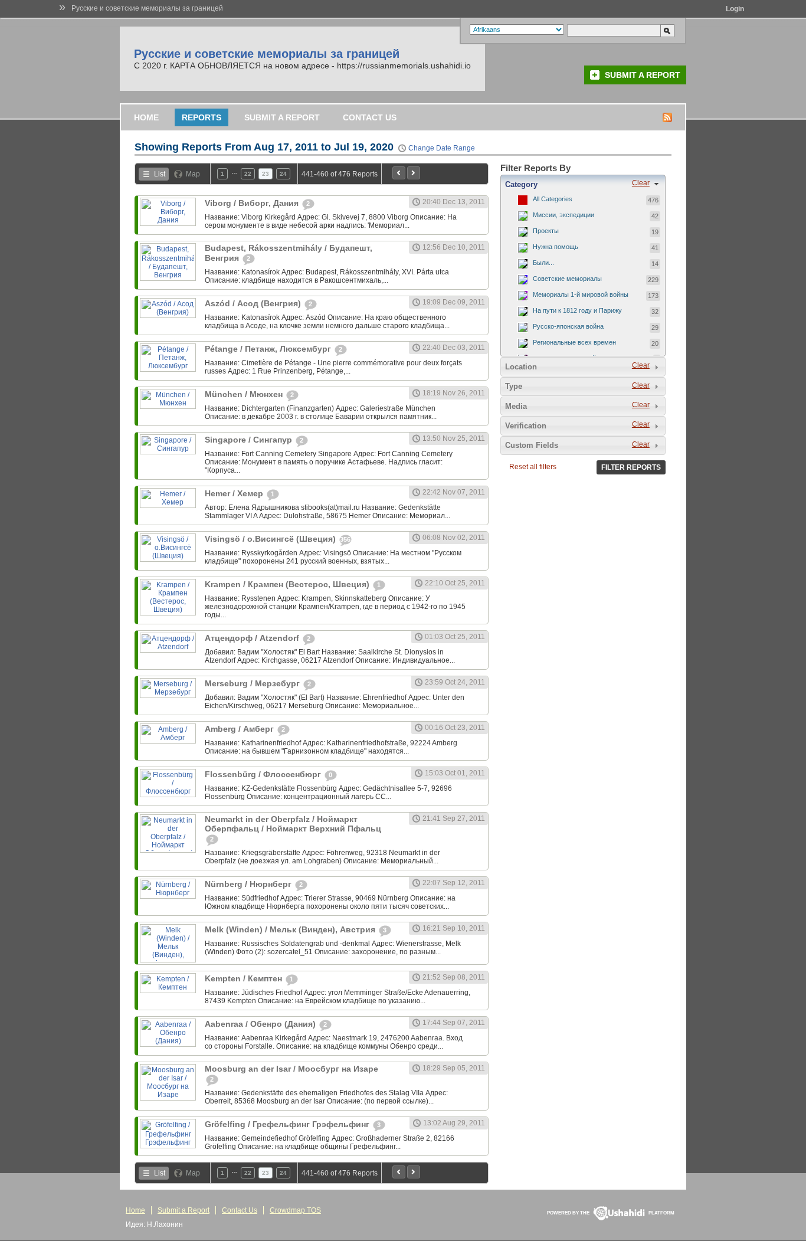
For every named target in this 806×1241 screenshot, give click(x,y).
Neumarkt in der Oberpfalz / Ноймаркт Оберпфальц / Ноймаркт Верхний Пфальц (293, 823)
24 (283, 174)
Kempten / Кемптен (244, 978)
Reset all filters (532, 467)
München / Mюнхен (245, 394)
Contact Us (370, 117)
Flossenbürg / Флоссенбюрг (264, 774)
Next (413, 172)
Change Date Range (441, 148)
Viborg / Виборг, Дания (253, 203)
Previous (398, 172)
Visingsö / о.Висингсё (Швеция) (271, 538)
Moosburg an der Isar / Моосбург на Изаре (291, 1068)
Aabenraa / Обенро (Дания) (261, 1024)
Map (193, 174)
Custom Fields (531, 445)
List (159, 174)
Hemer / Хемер (235, 493)
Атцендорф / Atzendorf (253, 638)
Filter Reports (631, 467)
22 (247, 174)
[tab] (583, 184)
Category (521, 184)
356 (345, 539)
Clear (641, 183)
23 (265, 174)
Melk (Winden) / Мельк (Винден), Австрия (291, 929)
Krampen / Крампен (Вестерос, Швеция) (288, 584)
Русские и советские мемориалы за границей (147, 8)
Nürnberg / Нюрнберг (249, 884)
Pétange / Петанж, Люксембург (269, 348)
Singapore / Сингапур (249, 439)
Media (516, 406)
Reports (201, 117)
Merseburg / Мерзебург (253, 683)
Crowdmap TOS (295, 1210)
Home (146, 117)
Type (513, 386)
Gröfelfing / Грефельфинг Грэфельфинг (288, 1124)
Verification (525, 425)
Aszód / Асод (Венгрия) (254, 303)
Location (521, 366)
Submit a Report (642, 75)
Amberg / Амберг (240, 729)
